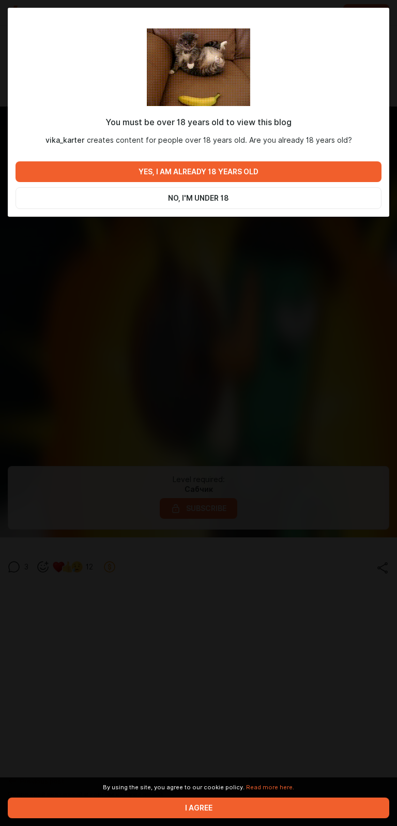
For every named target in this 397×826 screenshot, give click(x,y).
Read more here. (270, 787)
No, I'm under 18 (198, 198)
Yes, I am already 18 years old (198, 172)
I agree (198, 808)
